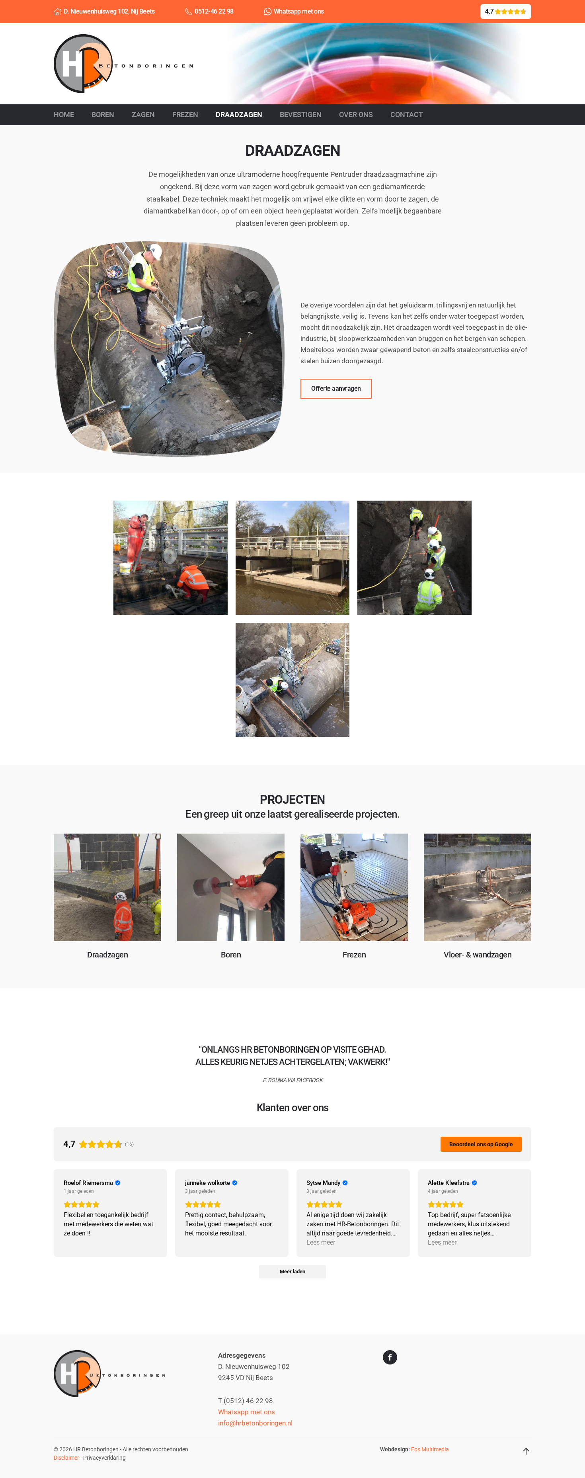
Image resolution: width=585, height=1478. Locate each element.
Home (64, 114)
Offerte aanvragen (336, 388)
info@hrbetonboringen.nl (255, 1423)
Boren (103, 114)
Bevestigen (301, 114)
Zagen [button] (143, 114)
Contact (406, 114)
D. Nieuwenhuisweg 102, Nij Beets (109, 11)
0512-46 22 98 (214, 11)
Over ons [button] (356, 114)
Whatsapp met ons (299, 11)
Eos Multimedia (430, 1449)
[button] (170, 558)
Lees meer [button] (320, 1242)
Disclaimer (66, 1458)
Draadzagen (239, 114)
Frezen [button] (185, 114)
